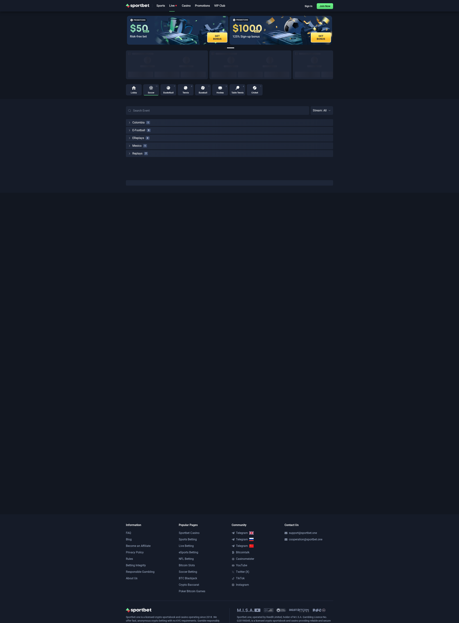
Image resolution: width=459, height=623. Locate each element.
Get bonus (251, 37)
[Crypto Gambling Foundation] (269, 610)
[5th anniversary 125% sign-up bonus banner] (211, 30)
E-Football (138, 130)
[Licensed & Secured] (281, 610)
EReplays (138, 138)
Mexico (137, 145)
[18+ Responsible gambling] (319, 610)
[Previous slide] (126, 30)
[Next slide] (333, 30)
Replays (137, 153)
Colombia (138, 122)
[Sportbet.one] (137, 6)
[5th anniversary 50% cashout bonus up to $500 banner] (315, 30)
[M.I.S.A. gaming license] (249, 610)
